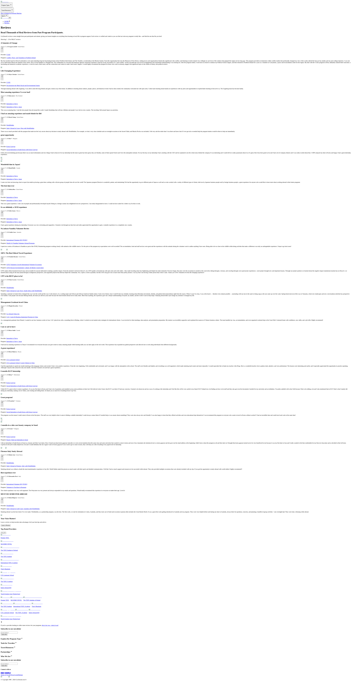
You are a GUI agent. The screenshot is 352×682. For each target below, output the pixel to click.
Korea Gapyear (10, 146)
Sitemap (20, 675)
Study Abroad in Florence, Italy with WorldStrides (20, 466)
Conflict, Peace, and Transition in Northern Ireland (21, 58)
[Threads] (3, 673)
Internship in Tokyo (12, 104)
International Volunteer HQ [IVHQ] (16, 240)
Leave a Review (5, 525)
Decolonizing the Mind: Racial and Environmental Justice (23, 85)
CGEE (8, 54)
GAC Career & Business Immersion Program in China (22, 317)
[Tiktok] (10, 673)
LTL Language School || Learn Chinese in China (20, 363)
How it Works (5, 13)
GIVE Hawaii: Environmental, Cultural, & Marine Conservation (25, 268)
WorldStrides (10, 125)
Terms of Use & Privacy (8, 675)
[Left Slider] (2, 533)
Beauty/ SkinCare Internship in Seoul (17, 440)
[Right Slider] (4, 533)
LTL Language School (13, 360)
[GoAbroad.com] (4, 1)
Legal (16, 675)
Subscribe (4, 634)
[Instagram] (4, 673)
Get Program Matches (15, 13)
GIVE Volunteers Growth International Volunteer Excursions (24, 264)
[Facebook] (1, 673)
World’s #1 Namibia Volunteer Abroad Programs (20, 243)
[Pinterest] (7, 673)
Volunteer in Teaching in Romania (16, 487)
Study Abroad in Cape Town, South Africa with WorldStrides (24, 291)
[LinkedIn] (9, 673)
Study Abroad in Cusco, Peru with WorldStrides (20, 128)
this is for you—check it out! (50, 625)
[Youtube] (6, 673)
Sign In (3, 16)
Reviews (6, 23)
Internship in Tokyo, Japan (14, 107)
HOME (6, 21)
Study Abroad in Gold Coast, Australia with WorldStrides (23, 509)
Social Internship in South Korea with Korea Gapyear (21, 149)
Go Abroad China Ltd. (13, 314)
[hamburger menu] (9, 18)
